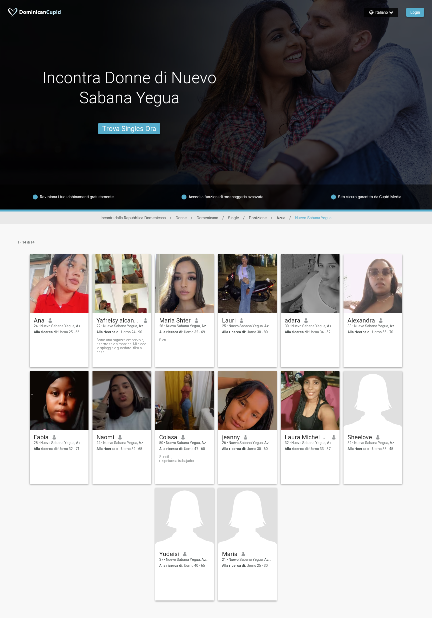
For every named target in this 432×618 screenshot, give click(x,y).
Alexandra (361, 320)
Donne (181, 218)
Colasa (168, 437)
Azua (280, 218)
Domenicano (207, 218)
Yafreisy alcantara (118, 320)
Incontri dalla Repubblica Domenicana (133, 218)
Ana (39, 320)
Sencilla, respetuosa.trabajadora (177, 459)
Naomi (105, 437)
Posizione (258, 218)
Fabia (41, 437)
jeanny (231, 437)
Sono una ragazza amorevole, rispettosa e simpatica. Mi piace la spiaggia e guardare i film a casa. (121, 346)
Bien (162, 340)
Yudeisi (169, 554)
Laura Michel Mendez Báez (306, 437)
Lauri (229, 320)
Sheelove (360, 437)
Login (415, 12)
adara (292, 320)
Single (233, 218)
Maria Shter (175, 320)
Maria (230, 554)
